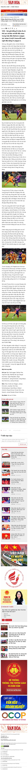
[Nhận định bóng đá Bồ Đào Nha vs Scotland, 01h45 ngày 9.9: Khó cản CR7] (5, 411)
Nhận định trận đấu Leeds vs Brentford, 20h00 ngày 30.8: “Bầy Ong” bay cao (18, 509)
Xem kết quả (8, 620)
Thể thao (13, 458)
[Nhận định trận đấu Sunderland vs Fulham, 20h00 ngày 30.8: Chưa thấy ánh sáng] (6, 490)
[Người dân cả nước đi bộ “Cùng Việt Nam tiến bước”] (6, 465)
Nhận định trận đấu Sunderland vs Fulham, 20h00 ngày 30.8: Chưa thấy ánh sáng (18, 490)
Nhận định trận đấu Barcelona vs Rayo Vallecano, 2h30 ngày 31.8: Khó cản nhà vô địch (18, 526)
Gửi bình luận (23, 444)
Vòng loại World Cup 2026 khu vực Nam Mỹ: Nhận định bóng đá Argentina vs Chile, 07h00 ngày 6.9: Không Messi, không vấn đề (18, 420)
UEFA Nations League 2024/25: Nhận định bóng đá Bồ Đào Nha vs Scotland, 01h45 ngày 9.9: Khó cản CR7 (18, 412)
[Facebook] (6, 28)
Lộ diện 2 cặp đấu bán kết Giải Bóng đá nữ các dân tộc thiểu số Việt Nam (17, 641)
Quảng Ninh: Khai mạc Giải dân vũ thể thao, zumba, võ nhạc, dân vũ (18, 535)
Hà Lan (4, 430)
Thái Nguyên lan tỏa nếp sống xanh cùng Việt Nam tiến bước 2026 (18, 472)
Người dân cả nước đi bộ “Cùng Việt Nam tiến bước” (18, 463)
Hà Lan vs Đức (17, 430)
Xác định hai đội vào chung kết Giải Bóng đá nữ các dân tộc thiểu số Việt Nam (18, 655)
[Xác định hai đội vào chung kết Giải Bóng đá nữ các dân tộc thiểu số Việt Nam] (4, 655)
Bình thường (7, 615)
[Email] (8, 28)
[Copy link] (10, 28)
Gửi (3, 620)
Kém (5, 617)
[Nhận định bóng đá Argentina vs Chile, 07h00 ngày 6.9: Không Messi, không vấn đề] (5, 419)
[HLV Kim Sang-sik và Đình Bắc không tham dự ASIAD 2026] (4, 648)
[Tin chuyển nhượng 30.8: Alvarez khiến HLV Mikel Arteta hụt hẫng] (6, 481)
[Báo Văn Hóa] (14, 728)
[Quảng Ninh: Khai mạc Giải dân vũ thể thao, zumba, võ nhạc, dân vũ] (6, 536)
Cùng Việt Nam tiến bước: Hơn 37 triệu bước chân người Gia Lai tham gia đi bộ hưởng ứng (18, 454)
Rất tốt (6, 614)
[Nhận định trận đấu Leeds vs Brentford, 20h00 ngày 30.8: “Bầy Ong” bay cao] (6, 510)
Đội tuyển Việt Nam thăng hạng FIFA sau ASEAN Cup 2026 (18, 626)
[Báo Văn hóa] (14, 2)
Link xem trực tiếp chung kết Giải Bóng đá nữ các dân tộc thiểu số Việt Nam (17, 634)
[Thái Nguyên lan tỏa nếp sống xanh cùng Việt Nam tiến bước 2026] (6, 473)
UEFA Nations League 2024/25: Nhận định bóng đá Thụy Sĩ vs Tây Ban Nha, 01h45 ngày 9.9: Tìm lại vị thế (17, 404)
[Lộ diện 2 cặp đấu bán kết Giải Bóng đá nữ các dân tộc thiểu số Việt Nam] (4, 641)
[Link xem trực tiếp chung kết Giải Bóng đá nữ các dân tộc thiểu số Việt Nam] (4, 634)
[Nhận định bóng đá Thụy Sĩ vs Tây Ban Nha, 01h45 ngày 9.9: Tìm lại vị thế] (5, 403)
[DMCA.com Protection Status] (5, 746)
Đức (10, 430)
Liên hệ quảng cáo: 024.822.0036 (8, 756)
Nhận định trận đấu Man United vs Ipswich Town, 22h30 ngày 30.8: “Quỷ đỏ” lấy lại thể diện (17, 500)
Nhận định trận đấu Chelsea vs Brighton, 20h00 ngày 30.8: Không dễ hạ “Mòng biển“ (18, 518)
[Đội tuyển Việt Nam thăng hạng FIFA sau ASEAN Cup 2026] (4, 627)
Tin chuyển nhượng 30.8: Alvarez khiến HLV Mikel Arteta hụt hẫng (17, 480)
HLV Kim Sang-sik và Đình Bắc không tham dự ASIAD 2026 (17, 647)
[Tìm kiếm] (25, 2)
